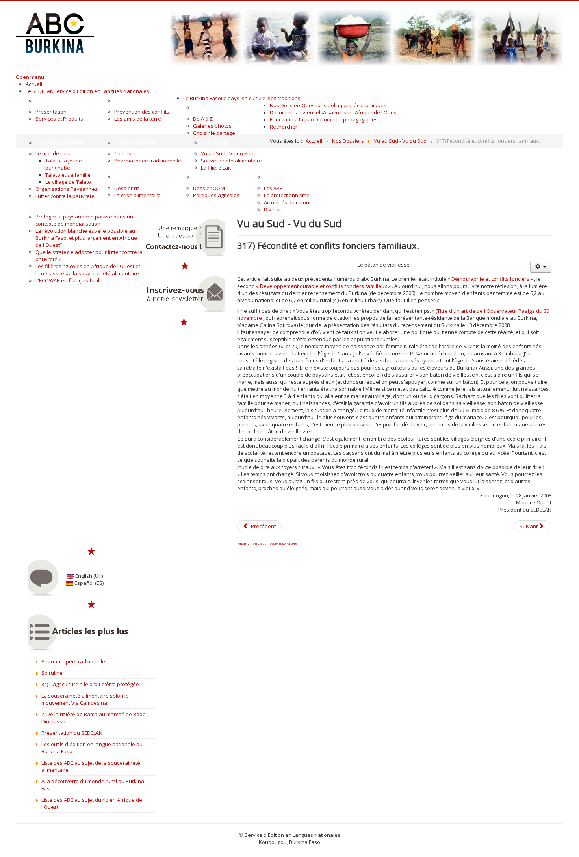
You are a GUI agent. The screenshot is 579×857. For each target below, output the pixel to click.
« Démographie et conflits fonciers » (490, 278)
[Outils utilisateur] (540, 267)
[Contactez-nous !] (184, 237)
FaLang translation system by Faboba (267, 543)
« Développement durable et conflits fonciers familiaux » (323, 285)
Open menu (30, 76)
